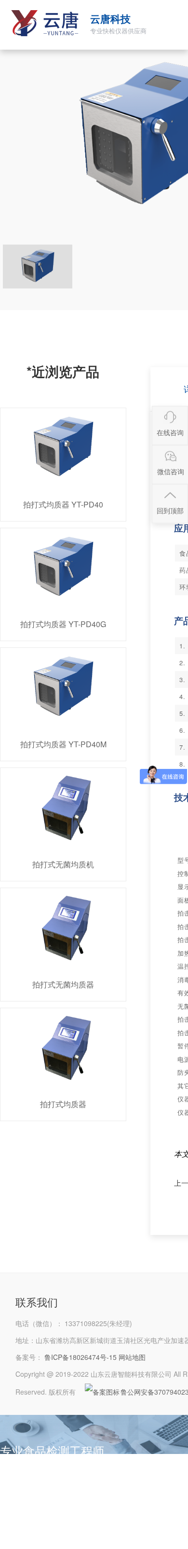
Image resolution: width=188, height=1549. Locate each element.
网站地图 (132, 1357)
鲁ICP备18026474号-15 (80, 1357)
